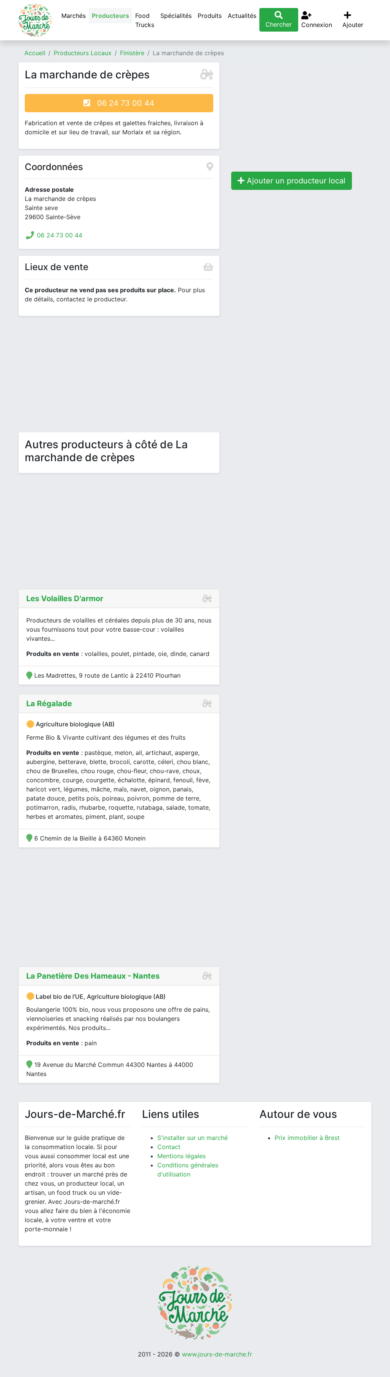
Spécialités (176, 15)
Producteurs (110, 15)
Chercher (278, 24)
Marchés (73, 15)
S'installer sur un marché (192, 1137)
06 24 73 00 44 (122, 103)
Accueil (34, 53)
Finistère (132, 53)
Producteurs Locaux (83, 53)
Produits (210, 15)
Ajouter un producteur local (295, 180)
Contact (169, 1147)
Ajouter (352, 25)
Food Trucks (144, 20)
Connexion (316, 25)
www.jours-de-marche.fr (217, 1354)
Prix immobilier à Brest (307, 1137)
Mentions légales (181, 1156)
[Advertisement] (119, 375)
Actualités (242, 15)
